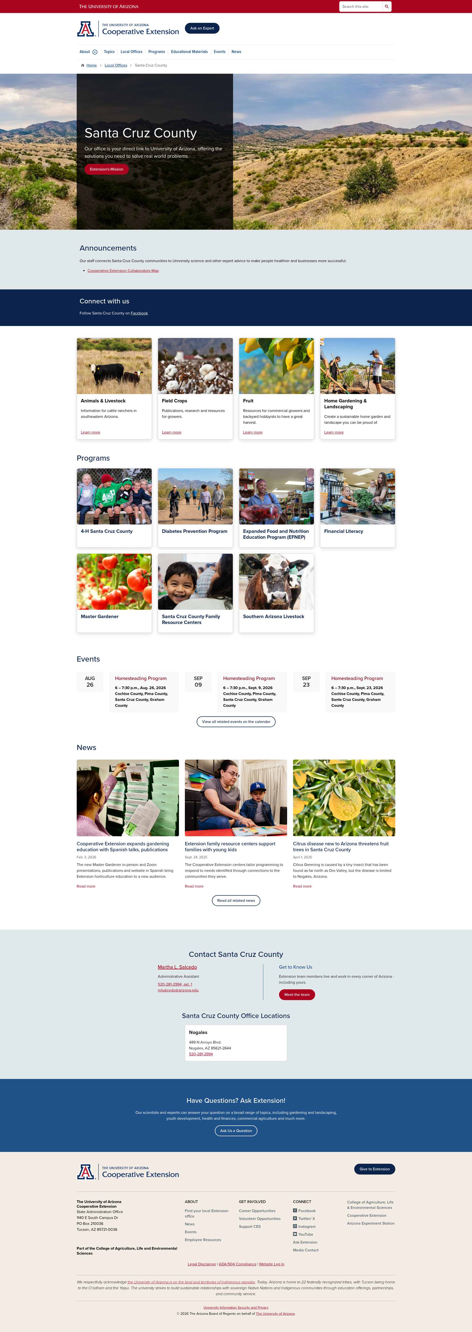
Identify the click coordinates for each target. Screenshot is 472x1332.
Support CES (250, 1226)
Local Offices (131, 52)
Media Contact (306, 1250)
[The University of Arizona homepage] (109, 6)
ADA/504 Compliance (237, 1264)
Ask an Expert (202, 28)
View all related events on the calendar (236, 721)
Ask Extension (305, 1242)
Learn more (90, 432)
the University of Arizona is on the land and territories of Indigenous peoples (191, 1282)
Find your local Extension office (206, 1213)
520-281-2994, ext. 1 (175, 984)
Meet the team (297, 994)
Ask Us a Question (236, 1130)
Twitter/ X (306, 1218)
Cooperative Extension (366, 1215)
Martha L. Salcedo (177, 967)
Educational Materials (189, 52)
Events (219, 52)
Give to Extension (375, 1169)
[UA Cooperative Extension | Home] (128, 29)
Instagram (307, 1226)
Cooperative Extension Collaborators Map (123, 270)
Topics (109, 52)
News (236, 52)
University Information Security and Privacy (236, 1307)
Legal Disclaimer (202, 1264)
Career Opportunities (257, 1210)
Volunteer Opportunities (259, 1218)
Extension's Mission (106, 169)
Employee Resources (203, 1239)
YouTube (305, 1234)
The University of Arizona (275, 1314)
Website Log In (271, 1264)
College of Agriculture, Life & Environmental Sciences (370, 1205)
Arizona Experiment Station (371, 1223)
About (85, 52)
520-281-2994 (201, 1054)
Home (92, 65)
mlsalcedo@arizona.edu (178, 990)
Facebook (139, 313)
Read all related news (236, 900)
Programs (156, 52)
